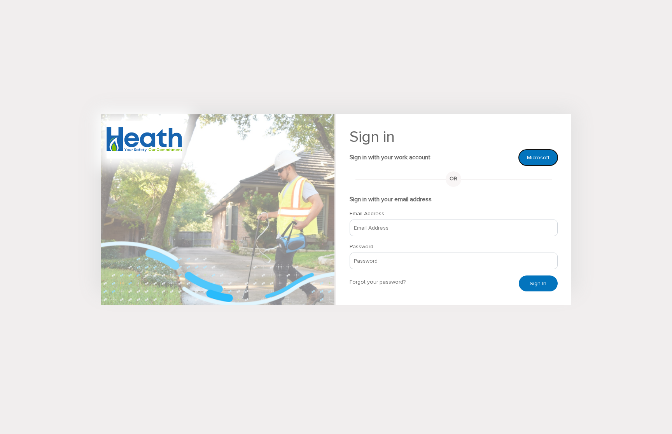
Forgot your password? (378, 282)
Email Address (367, 213)
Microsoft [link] (538, 157)
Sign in (538, 283)
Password (361, 246)
